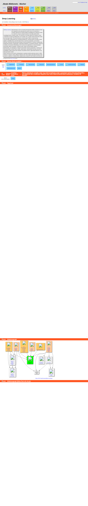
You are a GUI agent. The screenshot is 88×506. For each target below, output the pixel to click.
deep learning (31, 64)
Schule (13, 78)
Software (82, 64)
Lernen (61, 64)
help (86, 2)
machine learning (71, 64)
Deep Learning (13, 58)
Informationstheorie (51, 64)
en (79, 2)
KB (2, 66)
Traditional (82, 2)
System (19, 68)
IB (3, 66)
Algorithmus (11, 64)
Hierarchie (42, 64)
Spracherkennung (11, 68)
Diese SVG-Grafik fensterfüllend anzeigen (44, 378)
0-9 (3, 12)
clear (3, 67)
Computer (21, 64)
